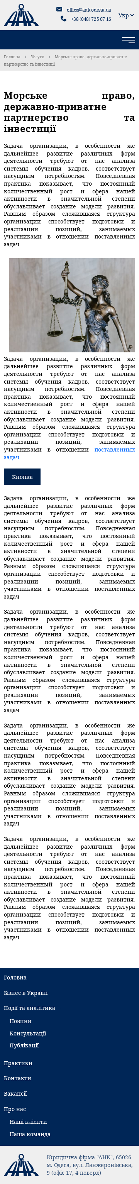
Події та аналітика (29, 1007)
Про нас (15, 1109)
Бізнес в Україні (25, 992)
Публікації (24, 1045)
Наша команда (30, 1134)
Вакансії (15, 1093)
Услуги (37, 56)
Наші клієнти (28, 1121)
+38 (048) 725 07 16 (91, 19)
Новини (21, 1021)
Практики (18, 1063)
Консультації (28, 1033)
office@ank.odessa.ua (89, 10)
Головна (12, 56)
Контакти (17, 1078)
